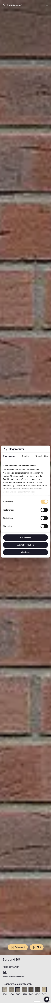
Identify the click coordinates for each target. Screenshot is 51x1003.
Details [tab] (25, 456)
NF (5, 972)
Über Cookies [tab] (41, 456)
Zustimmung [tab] (9, 456)
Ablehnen (25, 552)
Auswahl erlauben (25, 545)
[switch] (44, 510)
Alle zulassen (26, 537)
